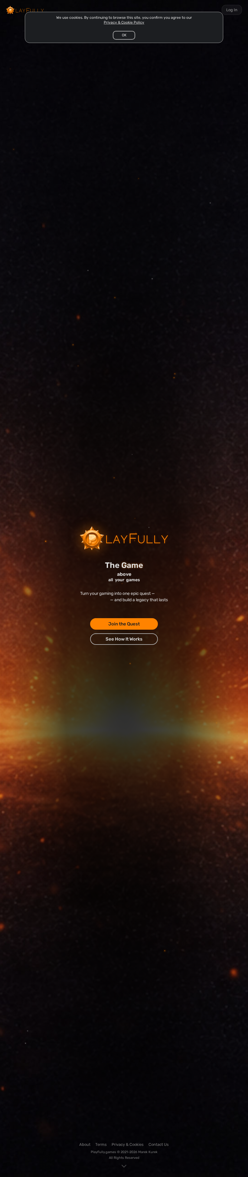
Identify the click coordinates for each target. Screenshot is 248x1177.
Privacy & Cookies (128, 1144)
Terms (101, 1144)
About (84, 1144)
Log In (231, 10)
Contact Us (158, 1144)
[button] (124, 35)
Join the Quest (124, 624)
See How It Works (124, 639)
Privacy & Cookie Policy (124, 22)
